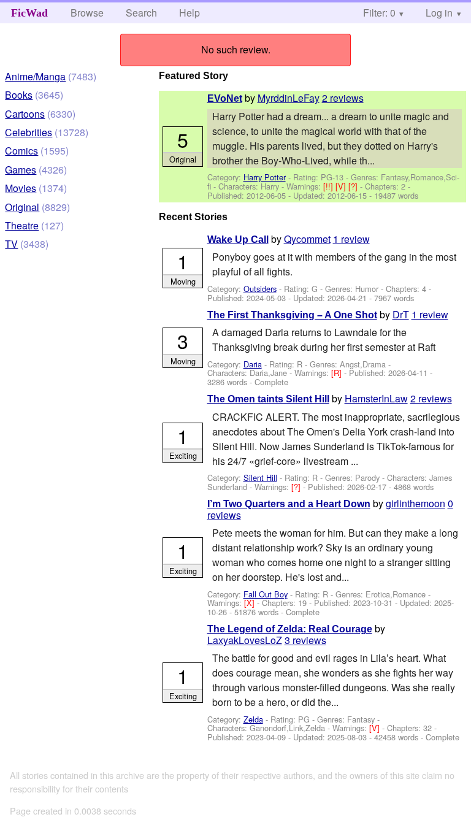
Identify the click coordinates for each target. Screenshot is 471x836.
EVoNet (224, 98)
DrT (400, 314)
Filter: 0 (379, 13)
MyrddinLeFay (289, 98)
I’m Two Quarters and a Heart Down (288, 504)
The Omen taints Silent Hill (268, 399)
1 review (351, 239)
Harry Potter (264, 177)
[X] (250, 602)
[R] (337, 372)
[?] (354, 186)
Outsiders (260, 288)
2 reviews (343, 98)
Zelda (253, 719)
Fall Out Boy (265, 594)
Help (189, 13)
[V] (341, 186)
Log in (439, 13)
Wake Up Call (238, 239)
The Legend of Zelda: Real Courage (289, 629)
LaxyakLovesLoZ (244, 640)
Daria (252, 364)
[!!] (329, 186)
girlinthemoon (415, 503)
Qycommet (307, 239)
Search (141, 13)
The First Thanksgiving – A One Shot (292, 315)
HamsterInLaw (376, 398)
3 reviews (305, 640)
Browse (87, 13)
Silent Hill (260, 477)
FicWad (29, 13)
